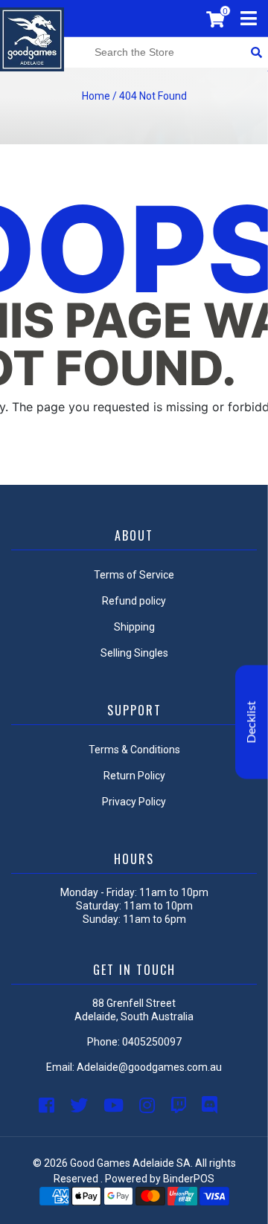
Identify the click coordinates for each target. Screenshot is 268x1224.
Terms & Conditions (134, 750)
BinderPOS (188, 1179)
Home (96, 96)
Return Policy (134, 776)
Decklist (252, 722)
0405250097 (152, 1042)
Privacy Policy (134, 802)
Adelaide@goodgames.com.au (149, 1067)
